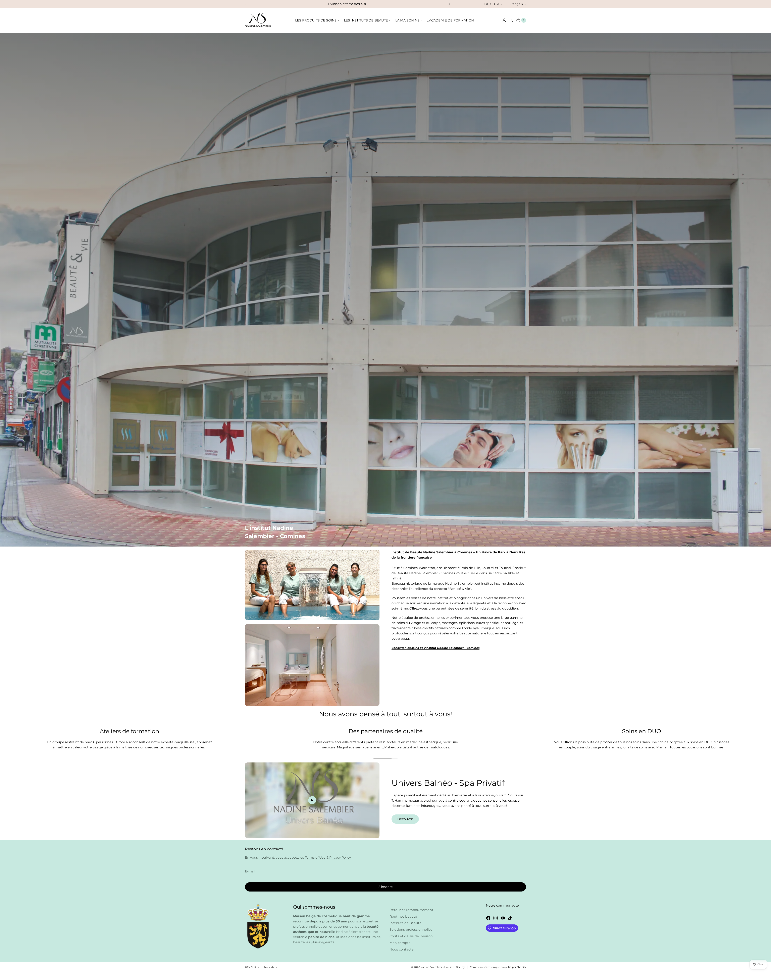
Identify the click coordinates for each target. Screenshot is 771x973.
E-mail (250, 871)
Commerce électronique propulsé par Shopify (498, 967)
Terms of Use (315, 857)
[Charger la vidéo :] (312, 800)
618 (370, 4)
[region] (347, 4)
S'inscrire (385, 887)
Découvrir (405, 819)
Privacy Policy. (339, 857)
